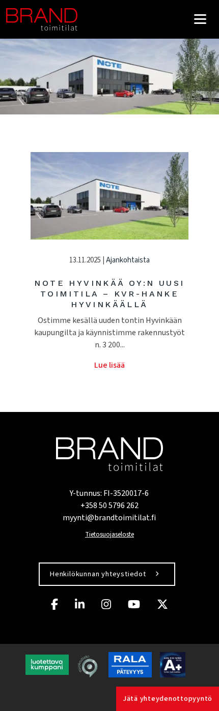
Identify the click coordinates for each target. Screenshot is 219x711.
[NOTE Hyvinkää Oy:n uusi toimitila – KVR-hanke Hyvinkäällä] (109, 196)
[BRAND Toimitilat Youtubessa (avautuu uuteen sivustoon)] (134, 604)
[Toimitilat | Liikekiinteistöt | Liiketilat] (41, 19)
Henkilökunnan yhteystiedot (98, 574)
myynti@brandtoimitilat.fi (109, 517)
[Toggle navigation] (200, 19)
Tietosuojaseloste (109, 534)
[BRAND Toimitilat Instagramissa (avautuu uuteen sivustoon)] (106, 604)
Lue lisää (109, 365)
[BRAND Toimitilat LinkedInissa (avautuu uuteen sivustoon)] (80, 604)
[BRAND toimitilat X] (162, 604)
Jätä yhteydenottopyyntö (167, 699)
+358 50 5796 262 (109, 505)
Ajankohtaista (128, 260)
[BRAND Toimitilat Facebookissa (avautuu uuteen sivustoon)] (54, 604)
